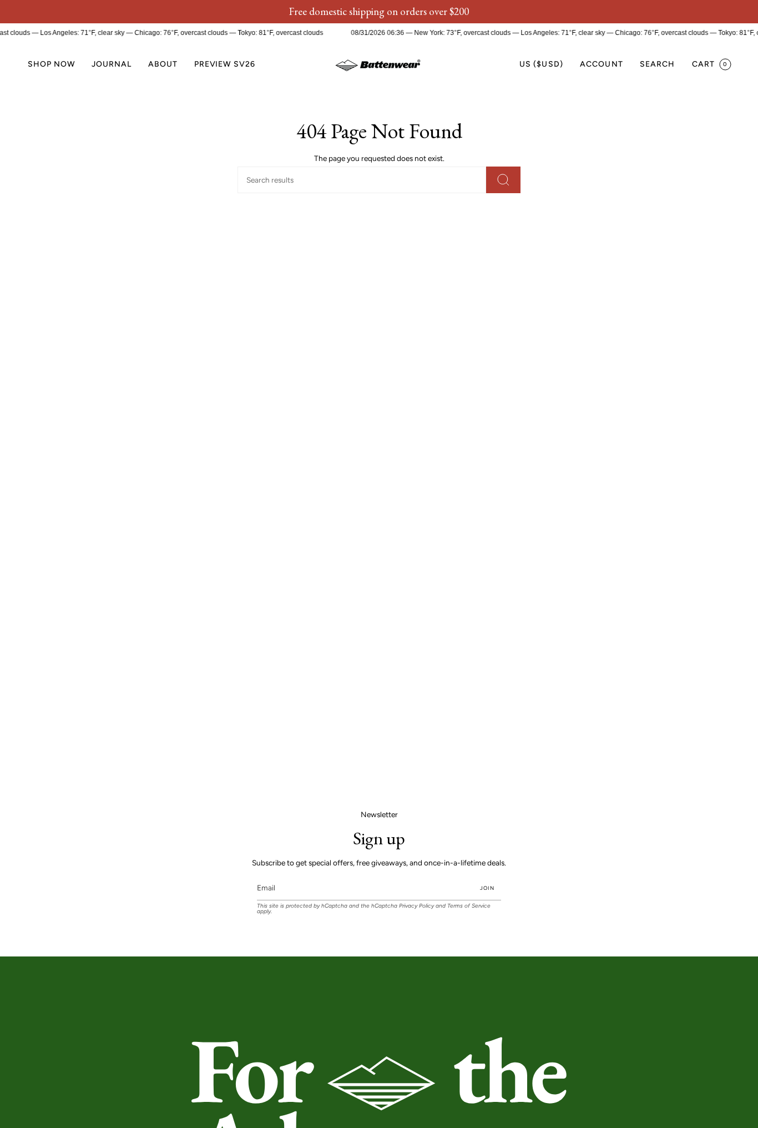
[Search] (503, 180)
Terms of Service (469, 905)
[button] (51, 65)
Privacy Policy (416, 905)
